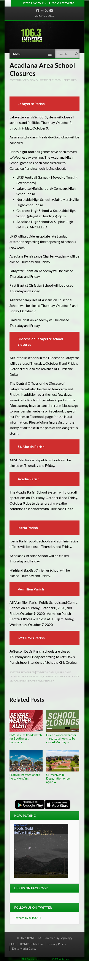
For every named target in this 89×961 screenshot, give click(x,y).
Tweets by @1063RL (28, 917)
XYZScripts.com (60, 959)
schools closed (68, 676)
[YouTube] (51, 10)
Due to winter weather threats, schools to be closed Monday (61, 738)
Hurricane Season (30, 676)
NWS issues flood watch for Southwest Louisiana (26, 738)
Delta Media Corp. (24, 948)
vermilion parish (43, 680)
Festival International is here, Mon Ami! (25, 776)
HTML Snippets (28, 959)
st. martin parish (20, 680)
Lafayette (49, 676)
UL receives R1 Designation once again (58, 778)
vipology (29, 79)
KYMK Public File (31, 944)
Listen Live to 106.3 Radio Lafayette (47, 3)
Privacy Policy (57, 944)
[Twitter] (46, 10)
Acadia (51, 672)
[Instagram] (42, 10)
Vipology (66, 938)
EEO (12, 944)
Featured (70, 79)
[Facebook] (37, 10)
